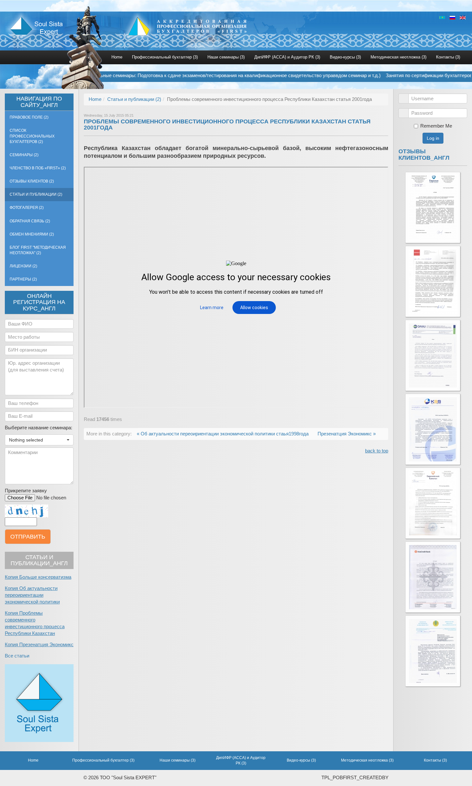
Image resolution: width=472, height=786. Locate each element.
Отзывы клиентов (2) (32, 181)
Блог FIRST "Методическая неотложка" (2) (38, 250)
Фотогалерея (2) (27, 207)
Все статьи (17, 655)
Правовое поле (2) (29, 117)
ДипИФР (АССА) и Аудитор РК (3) (287, 57)
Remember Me (436, 126)
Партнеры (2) (23, 279)
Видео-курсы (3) (345, 57)
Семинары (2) (24, 155)
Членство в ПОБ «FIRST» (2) (38, 168)
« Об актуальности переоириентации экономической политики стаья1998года (223, 433)
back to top (376, 450)
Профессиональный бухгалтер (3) (165, 57)
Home (116, 57)
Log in (433, 138)
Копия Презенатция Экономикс (39, 644)
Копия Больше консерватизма (38, 577)
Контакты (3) (448, 57)
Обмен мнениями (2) (32, 234)
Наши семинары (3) (226, 57)
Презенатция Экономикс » (347, 433)
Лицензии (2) (23, 266)
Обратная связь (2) (30, 221)
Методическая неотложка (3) (398, 57)
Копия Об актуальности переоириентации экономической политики (32, 595)
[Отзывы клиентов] (433, 207)
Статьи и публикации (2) (36, 194)
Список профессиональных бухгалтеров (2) (32, 136)
